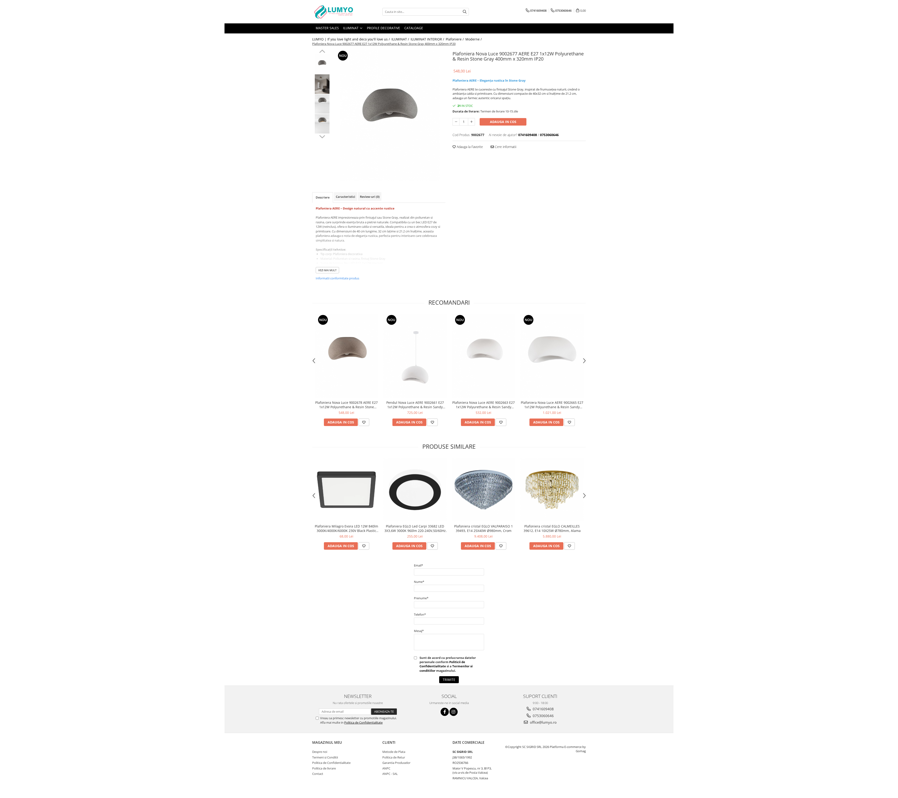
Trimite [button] (449, 679)
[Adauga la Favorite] (363, 422)
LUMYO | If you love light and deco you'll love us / (351, 39)
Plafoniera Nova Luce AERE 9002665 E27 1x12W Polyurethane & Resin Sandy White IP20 (552, 404)
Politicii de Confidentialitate (442, 664)
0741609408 (543, 709)
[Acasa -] (335, 12)
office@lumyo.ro (543, 722)
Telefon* (420, 614)
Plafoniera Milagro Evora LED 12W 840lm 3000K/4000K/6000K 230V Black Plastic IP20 (346, 528)
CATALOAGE (413, 28)
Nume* (419, 582)
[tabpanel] (389, 115)
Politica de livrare (324, 768)
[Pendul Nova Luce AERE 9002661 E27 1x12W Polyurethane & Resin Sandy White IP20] (415, 356)
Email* (418, 565)
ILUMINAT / (400, 39)
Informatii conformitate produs (337, 278)
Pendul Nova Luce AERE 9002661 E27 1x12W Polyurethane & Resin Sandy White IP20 (415, 404)
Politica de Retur (393, 757)
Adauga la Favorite (469, 146)
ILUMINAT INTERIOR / (428, 39)
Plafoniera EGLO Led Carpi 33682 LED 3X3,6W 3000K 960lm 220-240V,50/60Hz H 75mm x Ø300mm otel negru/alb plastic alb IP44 (415, 528)
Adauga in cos (503, 121)
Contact (317, 774)
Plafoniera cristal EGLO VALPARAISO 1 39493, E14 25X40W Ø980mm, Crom (483, 528)
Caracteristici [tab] (345, 197)
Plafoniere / (455, 39)
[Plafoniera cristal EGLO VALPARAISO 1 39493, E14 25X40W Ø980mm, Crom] (483, 490)
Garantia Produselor (396, 763)
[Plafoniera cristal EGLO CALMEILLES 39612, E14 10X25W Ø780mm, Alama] (552, 490)
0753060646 (543, 715)
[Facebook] (445, 712)
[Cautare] (464, 12)
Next (322, 136)
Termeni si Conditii (325, 757)
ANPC (386, 768)
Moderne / (474, 39)
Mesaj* (419, 631)
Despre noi (319, 752)
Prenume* (421, 598)
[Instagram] (453, 712)
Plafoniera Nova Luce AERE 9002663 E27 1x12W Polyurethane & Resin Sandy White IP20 (483, 404)
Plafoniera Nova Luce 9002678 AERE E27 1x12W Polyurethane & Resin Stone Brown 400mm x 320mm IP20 (346, 404)
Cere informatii (505, 146)
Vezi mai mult (327, 270)
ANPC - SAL (390, 774)
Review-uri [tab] (370, 197)
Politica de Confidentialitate (363, 722)
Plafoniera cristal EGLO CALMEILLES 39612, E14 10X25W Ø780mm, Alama (552, 528)
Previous (322, 52)
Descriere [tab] (323, 197)
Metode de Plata (393, 752)
